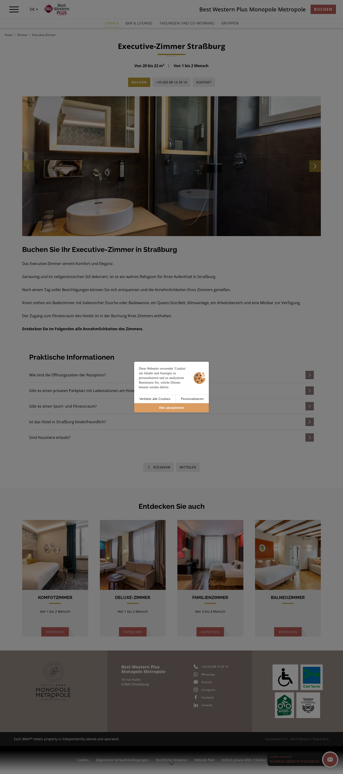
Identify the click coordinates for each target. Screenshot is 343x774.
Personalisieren (192, 399)
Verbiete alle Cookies (154, 399)
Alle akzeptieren (171, 408)
